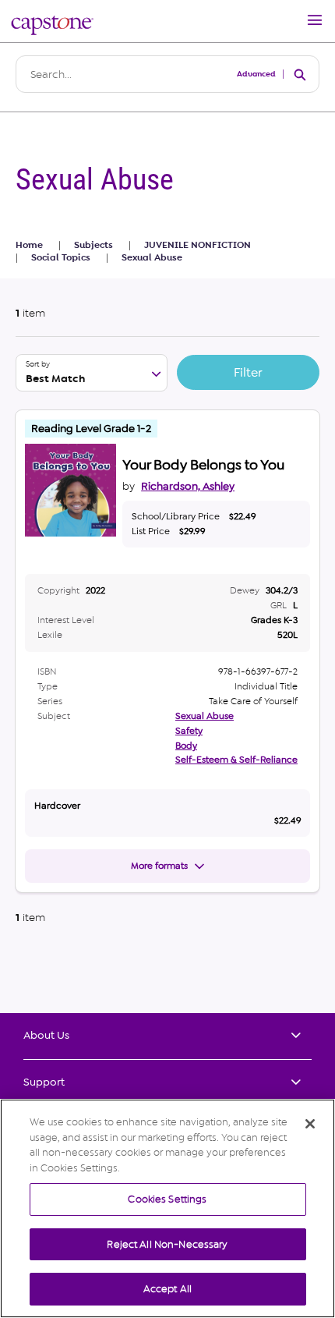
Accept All (167, 1289)
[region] (167, 1208)
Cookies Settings (167, 1199)
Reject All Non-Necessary (167, 1244)
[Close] (310, 1124)
